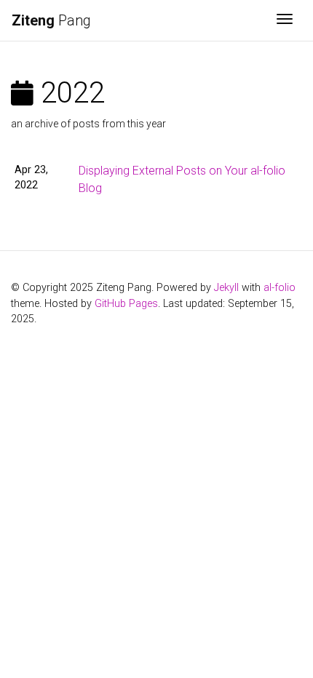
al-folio (280, 288)
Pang (51, 20)
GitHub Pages (126, 304)
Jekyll (226, 288)
